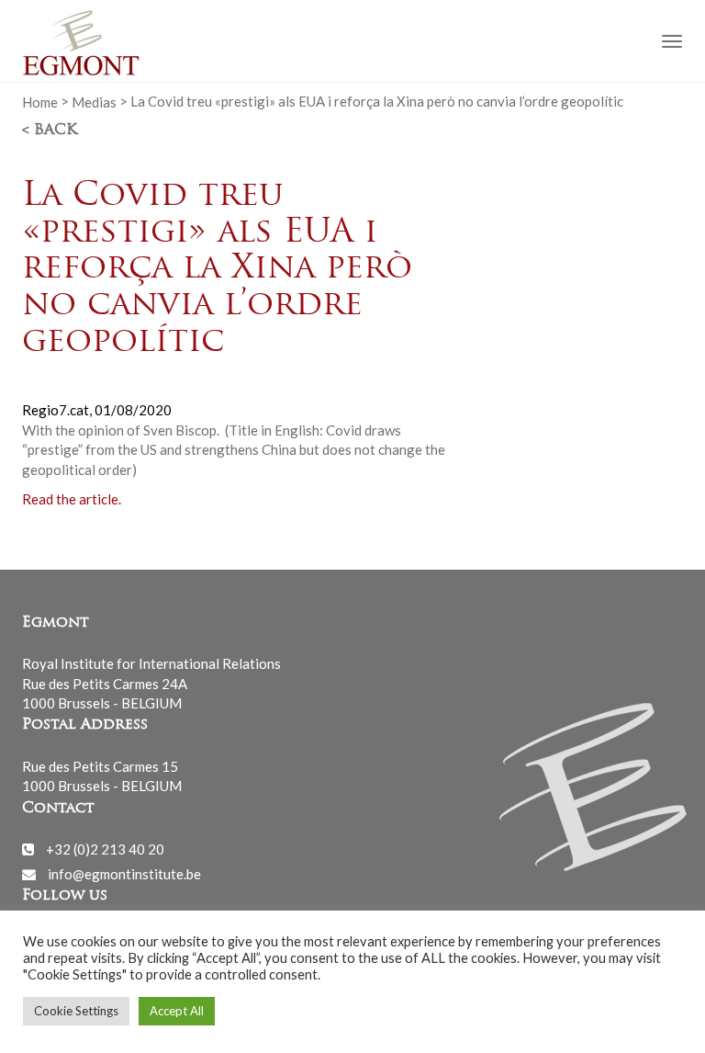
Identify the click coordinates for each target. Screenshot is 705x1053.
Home (40, 101)
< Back (49, 130)
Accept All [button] (177, 1010)
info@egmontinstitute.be (124, 874)
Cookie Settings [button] (76, 1010)
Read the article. (71, 499)
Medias (94, 101)
